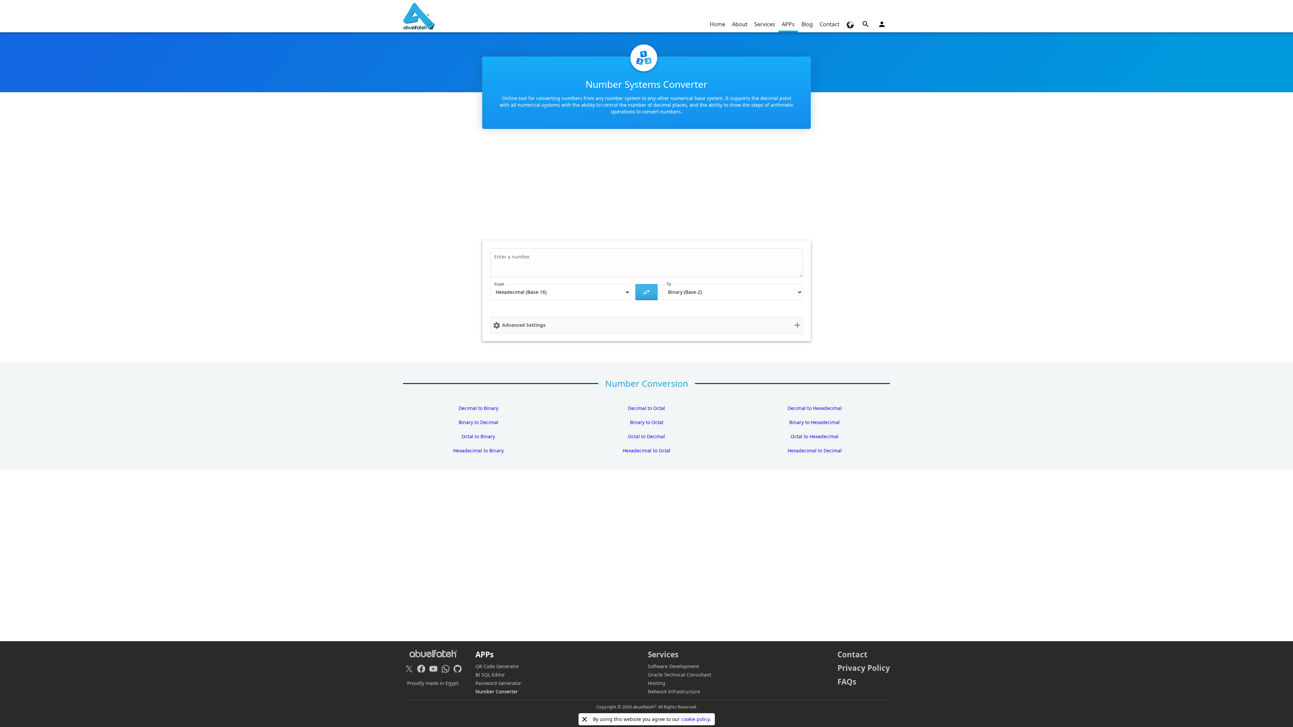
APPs (788, 24)
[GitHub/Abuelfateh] (458, 669)
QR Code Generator (497, 666)
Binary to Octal (646, 422)
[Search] (866, 24)
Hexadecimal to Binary (478, 450)
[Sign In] (882, 24)
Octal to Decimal (646, 436)
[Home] (419, 16)
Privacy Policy (863, 668)
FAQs (846, 682)
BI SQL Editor (490, 674)
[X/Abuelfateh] (409, 669)
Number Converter (496, 691)
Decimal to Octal (646, 408)
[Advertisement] (646, 188)
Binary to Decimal (478, 422)
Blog (807, 24)
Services (764, 24)
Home (717, 24)
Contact (829, 24)
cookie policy (695, 719)
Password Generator (498, 683)
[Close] (584, 719)
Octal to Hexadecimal (814, 436)
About (740, 24)
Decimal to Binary (478, 408)
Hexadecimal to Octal (646, 450)
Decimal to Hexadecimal (815, 408)
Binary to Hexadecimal (814, 422)
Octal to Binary (478, 436)
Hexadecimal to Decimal (815, 450)
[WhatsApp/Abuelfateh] (445, 669)
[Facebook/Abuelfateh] (421, 669)
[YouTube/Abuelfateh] (433, 669)
